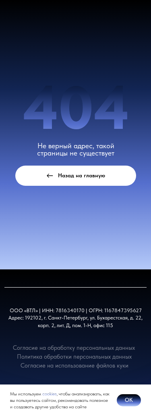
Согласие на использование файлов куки (74, 365)
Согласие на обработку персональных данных (74, 347)
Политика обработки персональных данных (74, 356)
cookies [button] (49, 394)
